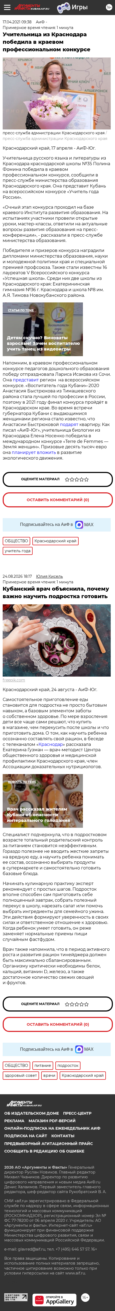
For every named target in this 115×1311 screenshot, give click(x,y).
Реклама (14, 1120)
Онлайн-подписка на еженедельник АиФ (52, 1128)
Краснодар (51, 744)
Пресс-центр (77, 1113)
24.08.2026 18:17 (17, 576)
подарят (69, 424)
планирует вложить (34, 452)
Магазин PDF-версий (52, 1120)
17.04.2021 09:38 (17, 22)
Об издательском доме (31, 1113)
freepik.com (14, 680)
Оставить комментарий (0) (58, 499)
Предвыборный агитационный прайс (48, 1143)
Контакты (62, 1135)
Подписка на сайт (25, 1135)
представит (26, 379)
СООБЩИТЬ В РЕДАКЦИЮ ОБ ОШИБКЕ (44, 1151)
